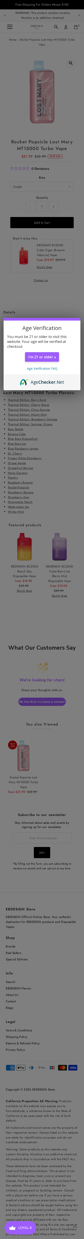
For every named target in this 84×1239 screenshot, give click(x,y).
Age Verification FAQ (42, 368)
